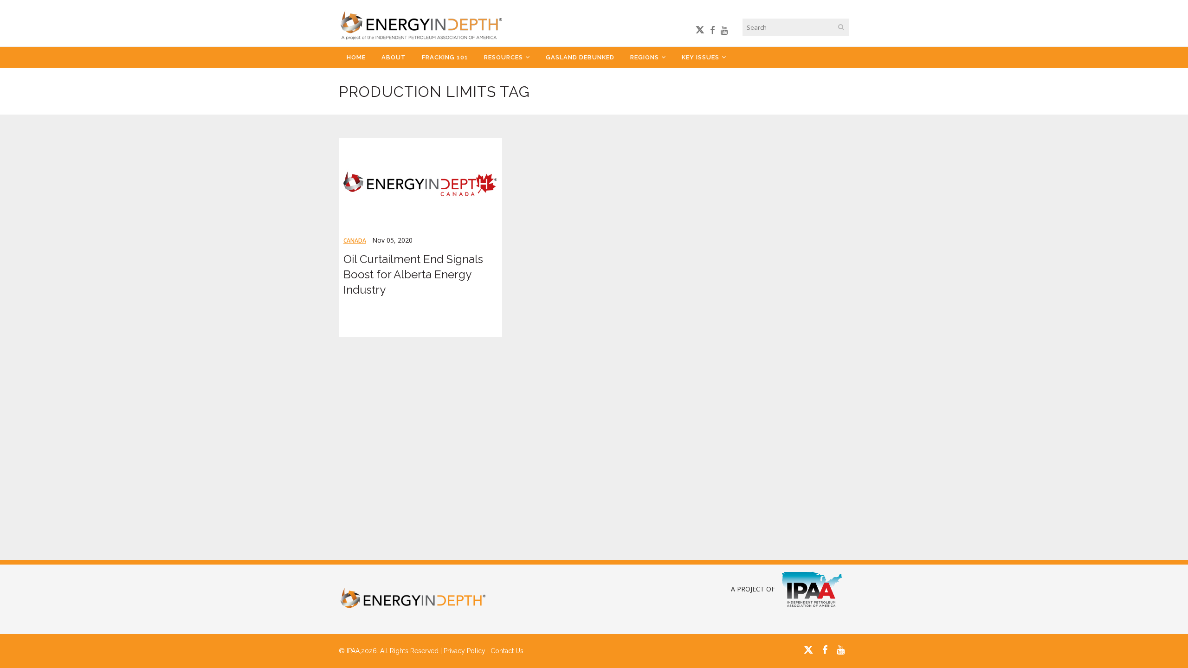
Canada (354, 240)
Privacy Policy (464, 651)
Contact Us (507, 651)
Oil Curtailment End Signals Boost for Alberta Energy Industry (413, 274)
